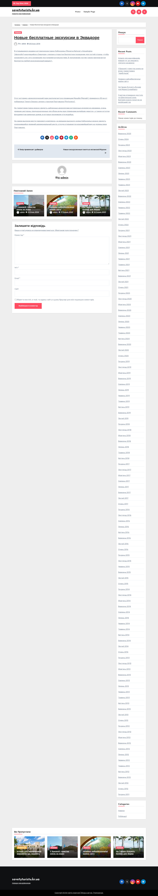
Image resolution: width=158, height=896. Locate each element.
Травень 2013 (124, 698)
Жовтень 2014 (124, 601)
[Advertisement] (62, 81)
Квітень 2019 (123, 407)
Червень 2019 (124, 396)
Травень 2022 (124, 213)
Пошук (122, 33)
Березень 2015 (124, 572)
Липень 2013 (123, 686)
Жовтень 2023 (124, 156)
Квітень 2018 (123, 458)
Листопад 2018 (124, 430)
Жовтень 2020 (124, 305)
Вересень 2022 (124, 196)
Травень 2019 (124, 401)
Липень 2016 (123, 527)
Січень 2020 (123, 356)
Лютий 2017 (123, 498)
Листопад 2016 (124, 515)
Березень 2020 (124, 344)
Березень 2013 (124, 709)
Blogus (84, 893)
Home (77, 12)
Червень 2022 (124, 208)
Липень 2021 (123, 253)
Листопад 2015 (124, 561)
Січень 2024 (123, 139)
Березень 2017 (124, 493)
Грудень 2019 (124, 362)
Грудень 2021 (124, 230)
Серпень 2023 (124, 168)
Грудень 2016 (124, 510)
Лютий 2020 (123, 350)
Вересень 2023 (124, 162)
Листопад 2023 (125, 151)
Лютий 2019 (123, 418)
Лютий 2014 (123, 646)
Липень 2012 (123, 755)
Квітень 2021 (123, 270)
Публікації (122, 816)
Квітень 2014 (123, 635)
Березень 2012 (124, 777)
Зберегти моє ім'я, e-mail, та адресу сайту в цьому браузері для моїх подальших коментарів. (55, 300)
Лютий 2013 (123, 715)
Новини (18, 32)
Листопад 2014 (124, 595)
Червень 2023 (124, 179)
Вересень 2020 (124, 310)
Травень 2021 (124, 265)
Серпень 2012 (124, 749)
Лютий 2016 (123, 544)
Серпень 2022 (124, 202)
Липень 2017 (123, 487)
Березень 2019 (124, 413)
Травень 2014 (124, 629)
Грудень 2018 (124, 424)
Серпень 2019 (124, 384)
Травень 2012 (124, 766)
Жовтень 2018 (124, 436)
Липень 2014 (123, 618)
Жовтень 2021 (124, 242)
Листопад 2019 (124, 367)
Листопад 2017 (124, 470)
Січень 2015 (123, 584)
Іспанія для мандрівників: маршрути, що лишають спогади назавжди (129, 60)
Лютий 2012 (123, 783)
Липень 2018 (123, 447)
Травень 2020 (124, 333)
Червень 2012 (124, 760)
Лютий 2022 (123, 219)
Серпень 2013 (124, 681)
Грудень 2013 (124, 658)
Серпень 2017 (124, 481)
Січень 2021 (123, 287)
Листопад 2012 (124, 732)
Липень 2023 (123, 174)
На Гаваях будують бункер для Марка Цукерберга (91, 209)
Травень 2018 (124, 453)
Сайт (17, 289)
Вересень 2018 (124, 441)
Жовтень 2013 (124, 669)
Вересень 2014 (124, 606)
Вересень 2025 (124, 134)
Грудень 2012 (124, 726)
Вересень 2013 (124, 675)
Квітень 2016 (123, 532)
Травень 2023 (124, 185)
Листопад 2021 (124, 236)
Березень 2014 (124, 641)
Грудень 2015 (124, 555)
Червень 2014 (124, 624)
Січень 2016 (123, 549)
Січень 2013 (123, 720)
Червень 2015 (124, 567)
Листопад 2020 (125, 299)
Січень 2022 (123, 225)
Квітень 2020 (124, 339)
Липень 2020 (123, 322)
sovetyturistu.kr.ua (25, 10)
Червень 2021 (124, 259)
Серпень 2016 (124, 521)
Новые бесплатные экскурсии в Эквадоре (56, 38)
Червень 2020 (124, 327)
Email (17, 278)
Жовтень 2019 (124, 373)
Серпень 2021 (124, 248)
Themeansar (98, 893)
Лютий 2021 (123, 282)
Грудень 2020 (124, 293)
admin (23, 44)
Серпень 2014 (124, 612)
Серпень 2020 (124, 316)
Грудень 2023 (124, 145)
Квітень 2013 (123, 703)
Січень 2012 (123, 789)
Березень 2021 (124, 276)
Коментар (19, 235)
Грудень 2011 (123, 794)
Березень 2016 (124, 538)
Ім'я (17, 268)
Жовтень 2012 (124, 737)
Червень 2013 (124, 692)
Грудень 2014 (124, 589)
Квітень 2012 (123, 772)
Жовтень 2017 (124, 475)
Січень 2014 (123, 652)
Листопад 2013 (124, 663)
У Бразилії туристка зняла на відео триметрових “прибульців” (130, 71)
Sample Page (89, 12)
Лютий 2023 (123, 191)
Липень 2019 (123, 390)
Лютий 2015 (123, 578)
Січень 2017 (123, 504)
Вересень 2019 (124, 379)
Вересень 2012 (124, 743)
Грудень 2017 (124, 464)
